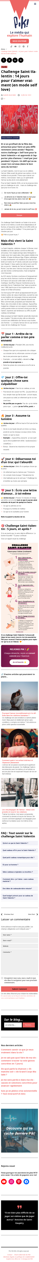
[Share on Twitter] (9, 60)
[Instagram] (11, 1181)
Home (3, 49)
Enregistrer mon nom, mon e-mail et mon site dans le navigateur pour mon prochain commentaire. (20, 980)
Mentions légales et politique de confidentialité (18, 1257)
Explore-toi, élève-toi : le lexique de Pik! (19, 1259)
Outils (4, 67)
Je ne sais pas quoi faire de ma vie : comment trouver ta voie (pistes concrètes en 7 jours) (19, 1060)
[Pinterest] (19, 1181)
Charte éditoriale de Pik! (22, 1255)
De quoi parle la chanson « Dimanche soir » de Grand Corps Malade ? (19, 1071)
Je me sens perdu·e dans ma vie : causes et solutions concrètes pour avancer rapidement (19, 1082)
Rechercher (29, 1025)
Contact (9, 1255)
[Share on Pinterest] (20, 60)
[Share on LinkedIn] (15, 60)
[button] (35, 4)
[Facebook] (26, 1181)
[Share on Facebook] (3, 60)
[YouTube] (4, 1181)
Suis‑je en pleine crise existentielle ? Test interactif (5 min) (19, 1092)
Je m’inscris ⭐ (19, 662)
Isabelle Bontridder (9, 95)
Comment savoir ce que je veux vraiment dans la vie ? (17, 1051)
